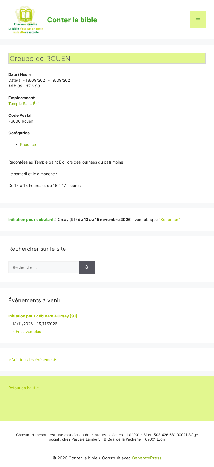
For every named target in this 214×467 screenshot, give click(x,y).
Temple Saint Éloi (23, 103)
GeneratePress (147, 458)
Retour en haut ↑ (24, 387)
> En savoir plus (26, 331)
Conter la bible (72, 20)
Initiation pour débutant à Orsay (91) (42, 315)
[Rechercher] (87, 267)
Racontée (28, 144)
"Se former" (169, 219)
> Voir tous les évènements (32, 359)
